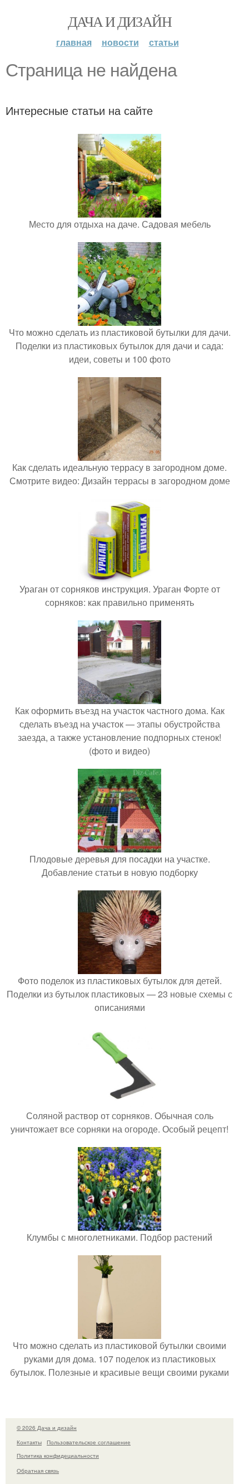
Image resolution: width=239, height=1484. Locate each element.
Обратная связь (38, 1471)
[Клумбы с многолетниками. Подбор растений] (119, 1223)
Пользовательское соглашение (89, 1442)
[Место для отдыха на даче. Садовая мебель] (119, 210)
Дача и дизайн (119, 21)
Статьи (164, 42)
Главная (74, 42)
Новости (120, 42)
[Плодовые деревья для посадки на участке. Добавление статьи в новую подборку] (119, 845)
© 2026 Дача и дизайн (47, 1428)
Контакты (29, 1442)
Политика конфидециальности (58, 1455)
